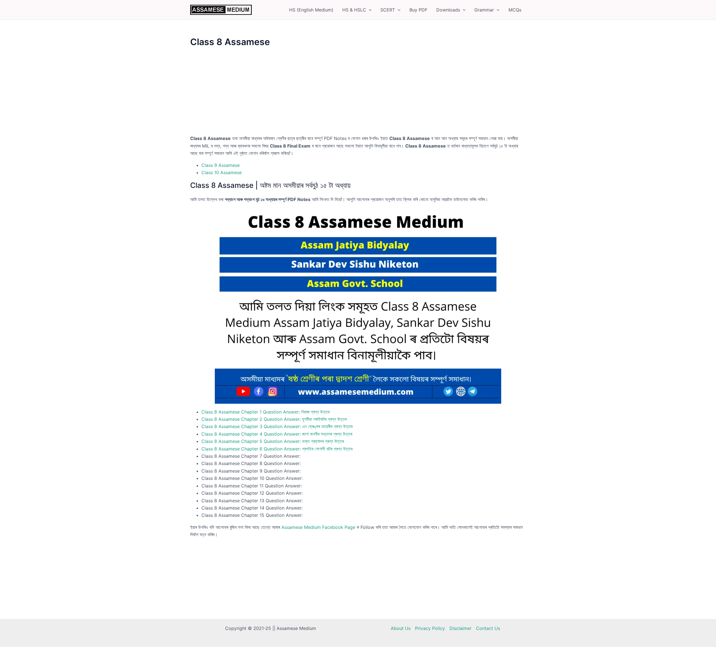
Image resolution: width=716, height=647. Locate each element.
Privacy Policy (430, 628)
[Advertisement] (358, 93)
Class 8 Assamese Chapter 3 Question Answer (250, 426)
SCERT (387, 10)
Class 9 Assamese (220, 165)
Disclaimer (460, 628)
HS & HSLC (354, 10)
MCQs (514, 10)
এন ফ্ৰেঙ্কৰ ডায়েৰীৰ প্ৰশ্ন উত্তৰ (327, 426)
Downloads (448, 10)
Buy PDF (418, 10)
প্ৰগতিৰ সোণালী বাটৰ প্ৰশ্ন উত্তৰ (327, 449)
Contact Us (488, 628)
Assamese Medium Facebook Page (318, 527)
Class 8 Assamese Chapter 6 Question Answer (250, 449)
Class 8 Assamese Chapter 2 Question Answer (250, 419)
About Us (401, 628)
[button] (369, 10)
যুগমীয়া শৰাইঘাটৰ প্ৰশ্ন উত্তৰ (324, 419)
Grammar (484, 10)
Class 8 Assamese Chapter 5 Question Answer (250, 441)
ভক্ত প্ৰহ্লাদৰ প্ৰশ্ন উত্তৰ (323, 441)
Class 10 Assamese (221, 172)
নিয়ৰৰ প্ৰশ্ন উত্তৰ (315, 412)
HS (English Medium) (311, 10)
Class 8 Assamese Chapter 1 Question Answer (250, 412)
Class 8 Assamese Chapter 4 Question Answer (250, 434)
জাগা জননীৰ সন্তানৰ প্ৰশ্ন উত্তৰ (327, 434)
